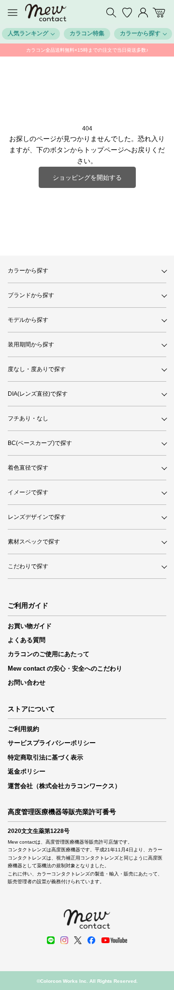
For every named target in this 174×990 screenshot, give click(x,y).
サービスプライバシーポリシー (52, 742)
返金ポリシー (26, 771)
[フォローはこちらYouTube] (114, 940)
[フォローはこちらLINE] (51, 940)
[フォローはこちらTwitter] (78, 940)
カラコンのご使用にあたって (48, 654)
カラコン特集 (87, 33)
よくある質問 (26, 640)
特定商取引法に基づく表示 (45, 757)
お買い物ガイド (30, 626)
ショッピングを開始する (87, 177)
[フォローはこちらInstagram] (64, 940)
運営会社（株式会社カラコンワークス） (64, 785)
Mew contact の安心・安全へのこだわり (65, 668)
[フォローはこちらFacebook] (91, 940)
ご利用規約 (23, 728)
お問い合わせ (26, 682)
